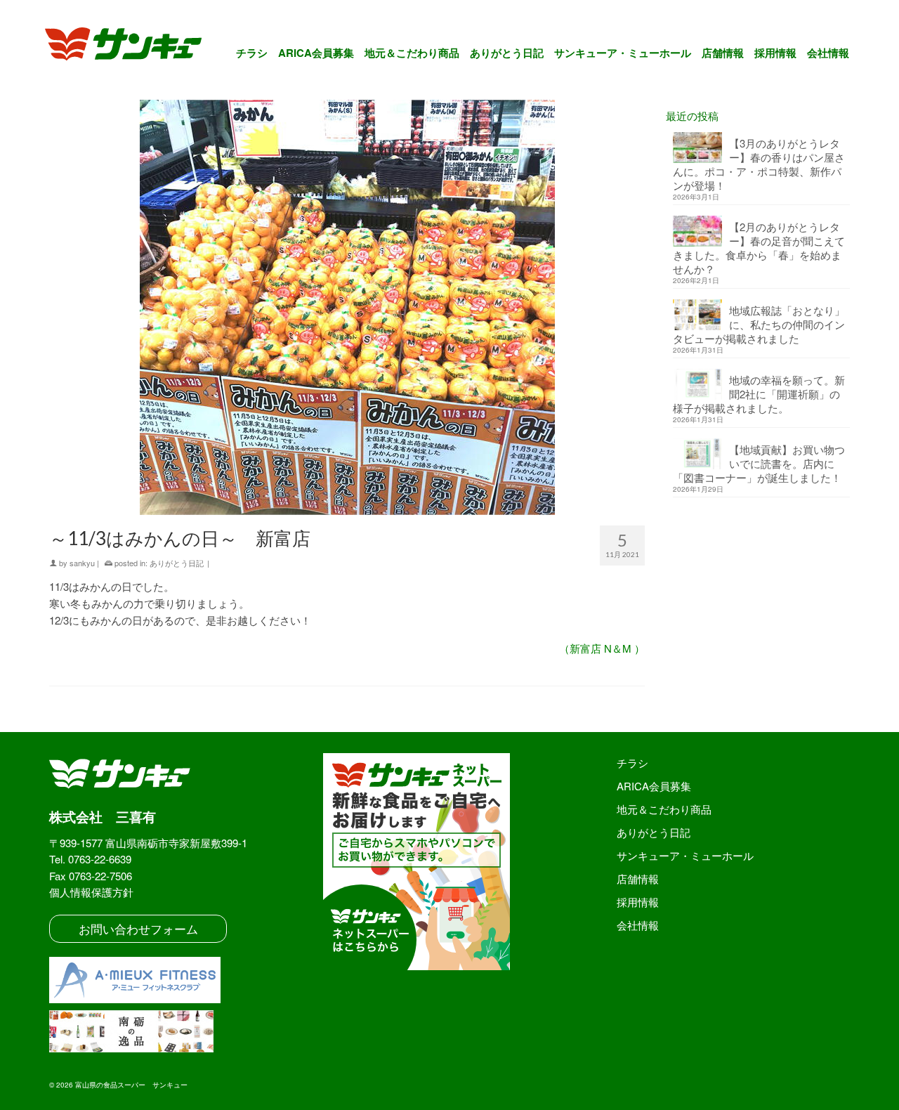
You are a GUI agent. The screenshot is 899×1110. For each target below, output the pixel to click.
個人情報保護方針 (91, 891)
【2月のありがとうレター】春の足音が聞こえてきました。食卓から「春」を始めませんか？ (759, 247)
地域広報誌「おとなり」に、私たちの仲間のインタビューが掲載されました (759, 324)
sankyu (82, 562)
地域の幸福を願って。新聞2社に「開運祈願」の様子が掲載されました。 (759, 393)
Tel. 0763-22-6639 (90, 858)
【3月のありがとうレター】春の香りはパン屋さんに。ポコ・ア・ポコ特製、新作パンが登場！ (759, 164)
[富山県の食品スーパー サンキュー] (132, 46)
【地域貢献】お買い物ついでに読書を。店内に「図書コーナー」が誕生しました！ (759, 463)
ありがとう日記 (177, 562)
